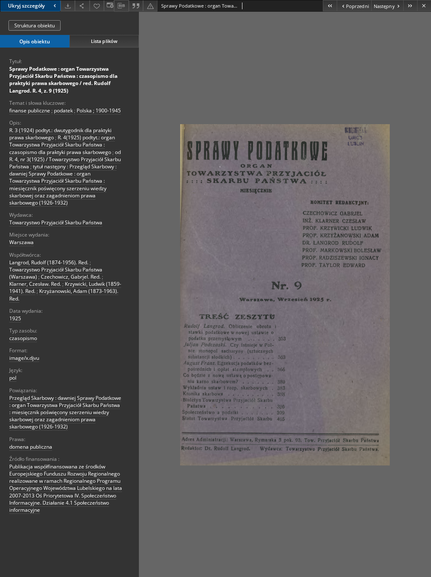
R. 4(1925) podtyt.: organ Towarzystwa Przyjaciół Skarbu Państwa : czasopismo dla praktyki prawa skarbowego (62, 144)
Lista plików (104, 41)
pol (12, 377)
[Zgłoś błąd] (150, 5)
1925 (15, 318)
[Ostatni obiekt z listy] (410, 5)
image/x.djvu (24, 358)
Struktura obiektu (34, 25)
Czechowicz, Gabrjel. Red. (71, 276)
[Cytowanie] (136, 5)
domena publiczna (30, 446)
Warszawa (21, 242)
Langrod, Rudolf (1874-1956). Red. (48, 262)
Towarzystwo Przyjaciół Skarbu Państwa (55, 222)
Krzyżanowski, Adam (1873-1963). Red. (63, 294)
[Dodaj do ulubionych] (97, 5)
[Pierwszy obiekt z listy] (330, 5)
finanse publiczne (29, 110)
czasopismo (23, 338)
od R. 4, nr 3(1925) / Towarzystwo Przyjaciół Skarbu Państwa (65, 159)
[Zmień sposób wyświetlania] (109, 5)
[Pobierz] (68, 5)
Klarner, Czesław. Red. (35, 283)
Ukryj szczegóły (26, 5)
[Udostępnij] (82, 5)
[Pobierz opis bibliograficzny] (121, 6)
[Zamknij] (424, 5)
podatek (63, 110)
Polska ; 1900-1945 (99, 110)
